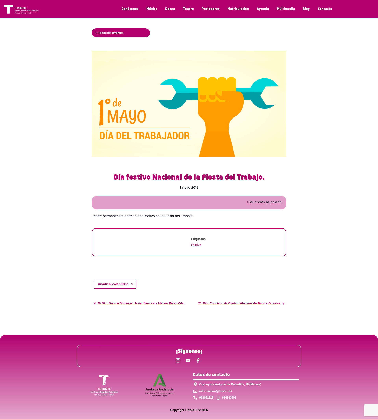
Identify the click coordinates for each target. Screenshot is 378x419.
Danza (170, 9)
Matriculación (238, 9)
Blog (306, 9)
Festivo (196, 245)
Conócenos (130, 9)
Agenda (263, 9)
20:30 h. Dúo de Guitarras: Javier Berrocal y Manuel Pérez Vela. (140, 303)
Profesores (211, 9)
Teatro (188, 9)
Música (151, 9)
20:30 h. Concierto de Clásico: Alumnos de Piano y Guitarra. (239, 303)
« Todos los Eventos (109, 32)
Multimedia (286, 9)
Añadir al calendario (113, 284)
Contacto (325, 9)
